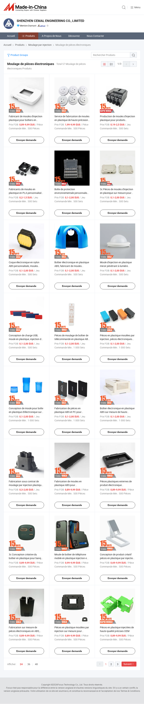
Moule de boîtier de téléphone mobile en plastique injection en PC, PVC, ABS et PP (71, 558)
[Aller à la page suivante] (133, 64)
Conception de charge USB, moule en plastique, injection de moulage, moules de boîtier (25, 339)
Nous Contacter (95, 36)
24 (21, 664)
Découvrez (74, 36)
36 (28, 664)
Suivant (127, 664)
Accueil (11, 36)
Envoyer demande (26, 140)
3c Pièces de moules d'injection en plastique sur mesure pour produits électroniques (116, 193)
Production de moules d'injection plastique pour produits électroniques (117, 120)
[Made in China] (26, 7)
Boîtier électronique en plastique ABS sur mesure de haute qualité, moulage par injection (117, 412)
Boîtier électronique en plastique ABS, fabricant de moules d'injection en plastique (71, 266)
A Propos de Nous (51, 36)
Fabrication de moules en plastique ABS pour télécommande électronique (69, 485)
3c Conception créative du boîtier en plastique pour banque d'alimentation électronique (26, 558)
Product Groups (19, 55)
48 (36, 664)
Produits (30, 36)
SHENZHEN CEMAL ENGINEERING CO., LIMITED (50, 21)
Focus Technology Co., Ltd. (70, 684)
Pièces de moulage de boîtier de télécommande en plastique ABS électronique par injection (71, 339)
